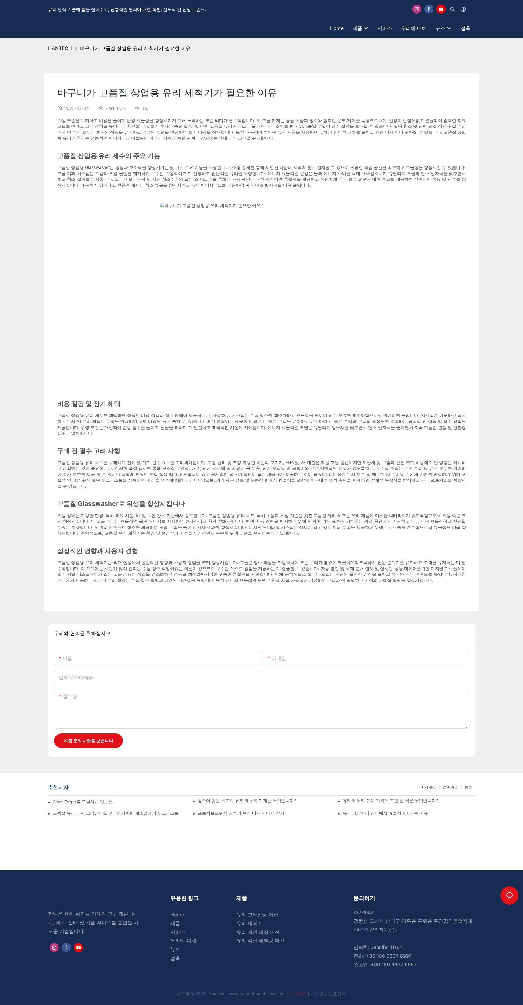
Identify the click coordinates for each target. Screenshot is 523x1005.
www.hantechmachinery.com (258, 993)
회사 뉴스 (428, 787)
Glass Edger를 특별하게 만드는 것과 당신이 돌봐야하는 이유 (85, 801)
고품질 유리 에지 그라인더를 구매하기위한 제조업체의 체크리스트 (116, 813)
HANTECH (60, 48)
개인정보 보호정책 (328, 993)
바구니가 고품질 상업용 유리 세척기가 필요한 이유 (135, 48)
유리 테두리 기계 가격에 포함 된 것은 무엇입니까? (390, 800)
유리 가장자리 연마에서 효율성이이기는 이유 (385, 813)
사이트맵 (299, 993)
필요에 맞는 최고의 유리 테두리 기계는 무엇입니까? (247, 800)
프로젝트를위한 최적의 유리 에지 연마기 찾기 (241, 813)
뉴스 (468, 787)
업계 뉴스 (450, 787)
